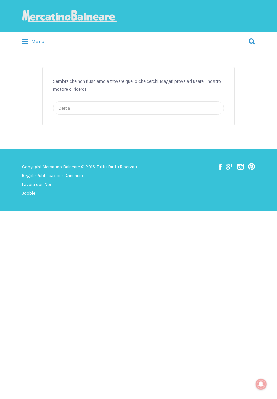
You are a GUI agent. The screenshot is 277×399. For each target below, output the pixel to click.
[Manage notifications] (261, 384)
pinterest (251, 167)
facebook (220, 167)
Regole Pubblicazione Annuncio (52, 175)
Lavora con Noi (36, 184)
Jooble (28, 193)
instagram (240, 167)
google (229, 167)
